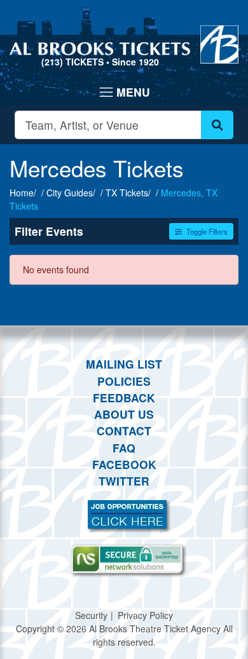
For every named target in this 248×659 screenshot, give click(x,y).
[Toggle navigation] (124, 92)
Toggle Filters (206, 231)
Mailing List (124, 364)
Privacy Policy (145, 615)
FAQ (124, 448)
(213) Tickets (73, 61)
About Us (124, 414)
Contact (124, 430)
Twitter (124, 481)
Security (91, 615)
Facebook (124, 464)
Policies (124, 381)
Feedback (124, 397)
